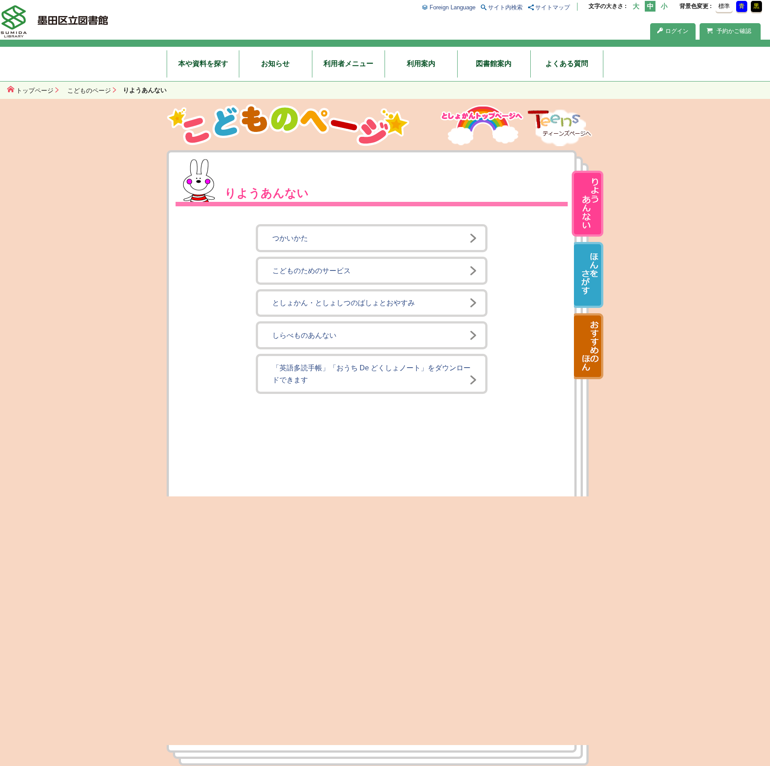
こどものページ (89, 90)
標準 (724, 6)
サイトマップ (552, 7)
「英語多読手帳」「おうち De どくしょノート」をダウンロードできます (371, 374)
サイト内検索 (505, 7)
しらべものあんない (304, 335)
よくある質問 (566, 63)
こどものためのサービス (311, 270)
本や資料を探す (203, 63)
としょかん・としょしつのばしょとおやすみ (343, 303)
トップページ (34, 90)
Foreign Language (452, 7)
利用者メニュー (348, 63)
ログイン (676, 31)
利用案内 (421, 63)
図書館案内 (494, 63)
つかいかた (290, 238)
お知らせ (275, 63)
